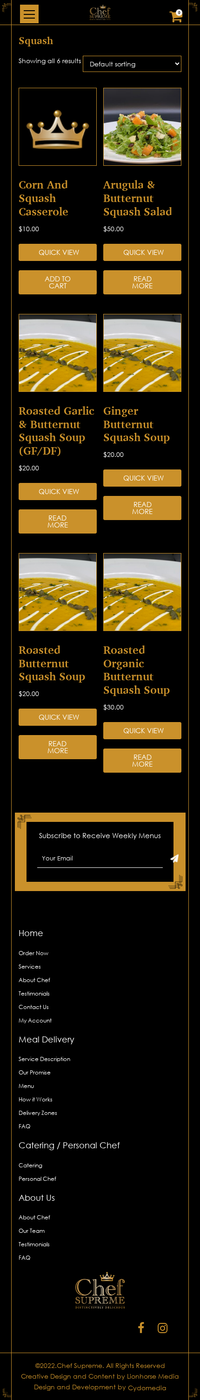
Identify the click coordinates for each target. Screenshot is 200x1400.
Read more (142, 282)
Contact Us (34, 1006)
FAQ (24, 1126)
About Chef (34, 980)
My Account (35, 1020)
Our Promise (35, 1072)
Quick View (59, 252)
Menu (26, 1085)
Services (30, 966)
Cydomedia (147, 1388)
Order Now (33, 953)
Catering (30, 1165)
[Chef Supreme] (100, 12)
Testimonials (34, 993)
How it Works (36, 1099)
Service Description (44, 1058)
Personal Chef (37, 1178)
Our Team (32, 1230)
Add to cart (58, 282)
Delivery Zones (38, 1112)
